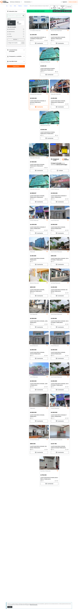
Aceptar (9, 606)
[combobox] (15, 15)
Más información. (34, 604)
